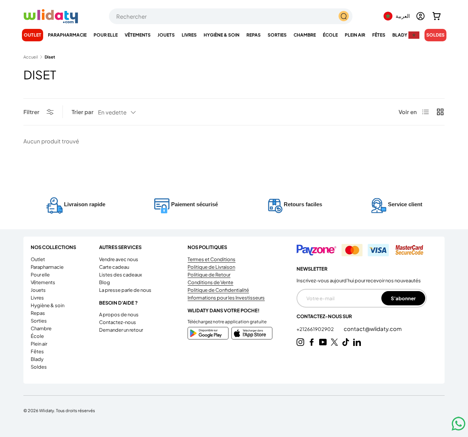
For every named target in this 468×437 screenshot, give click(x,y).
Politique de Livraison (211, 267)
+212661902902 (316, 329)
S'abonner (403, 298)
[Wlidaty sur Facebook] (312, 342)
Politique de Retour (209, 275)
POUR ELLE (106, 35)
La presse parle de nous (125, 290)
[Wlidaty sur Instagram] (300, 342)
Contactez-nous (117, 322)
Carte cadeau (114, 267)
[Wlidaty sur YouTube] (323, 342)
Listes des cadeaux (120, 275)
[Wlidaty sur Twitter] (334, 342)
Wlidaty (46, 410)
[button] (437, 16)
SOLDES (435, 35)
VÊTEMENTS (138, 35)
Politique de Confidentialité (218, 290)
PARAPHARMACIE (67, 35)
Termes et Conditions (211, 259)
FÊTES (378, 35)
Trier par (83, 111)
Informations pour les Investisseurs (226, 298)
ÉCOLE (330, 35)
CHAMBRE (305, 35)
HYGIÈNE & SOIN (221, 35)
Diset (50, 57)
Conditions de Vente (210, 282)
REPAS (253, 35)
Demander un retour (121, 330)
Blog (104, 282)
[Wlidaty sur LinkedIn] (357, 342)
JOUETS (166, 35)
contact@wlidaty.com (373, 328)
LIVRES (189, 35)
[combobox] (230, 16)
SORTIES (277, 35)
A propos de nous (119, 314)
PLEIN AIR (355, 35)
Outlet (32, 35)
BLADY (399, 35)
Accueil (30, 57)
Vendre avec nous (118, 259)
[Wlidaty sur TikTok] (346, 342)
